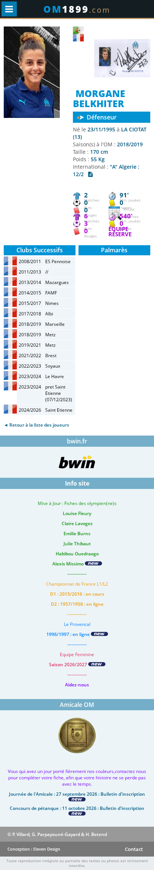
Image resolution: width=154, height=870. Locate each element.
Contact (134, 849)
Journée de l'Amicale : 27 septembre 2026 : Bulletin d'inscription (77, 794)
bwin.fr (77, 441)
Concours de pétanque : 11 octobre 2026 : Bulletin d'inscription (77, 808)
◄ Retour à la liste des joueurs (36, 425)
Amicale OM (77, 705)
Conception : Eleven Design (33, 849)
